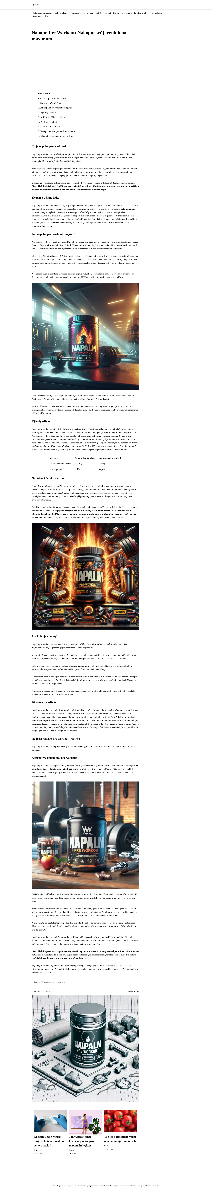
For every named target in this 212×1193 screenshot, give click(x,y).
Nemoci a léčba (78, 13)
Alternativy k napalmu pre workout (57, 136)
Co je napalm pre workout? (53, 98)
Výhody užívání (48, 112)
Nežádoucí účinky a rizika (52, 117)
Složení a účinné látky (50, 103)
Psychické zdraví (141, 13)
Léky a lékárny (61, 13)
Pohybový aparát (103, 13)
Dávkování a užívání (50, 126)
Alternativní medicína (42, 13)
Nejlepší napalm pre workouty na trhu (58, 131)
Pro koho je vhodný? (50, 122)
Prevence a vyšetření (122, 13)
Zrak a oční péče (40, 16)
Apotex (35, 4)
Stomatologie (157, 13)
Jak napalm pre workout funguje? (56, 107)
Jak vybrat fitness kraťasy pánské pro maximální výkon (81, 1141)
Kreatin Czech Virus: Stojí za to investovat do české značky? (49, 1141)
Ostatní (90, 13)
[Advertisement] (85, 66)
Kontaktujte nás (59, 982)
